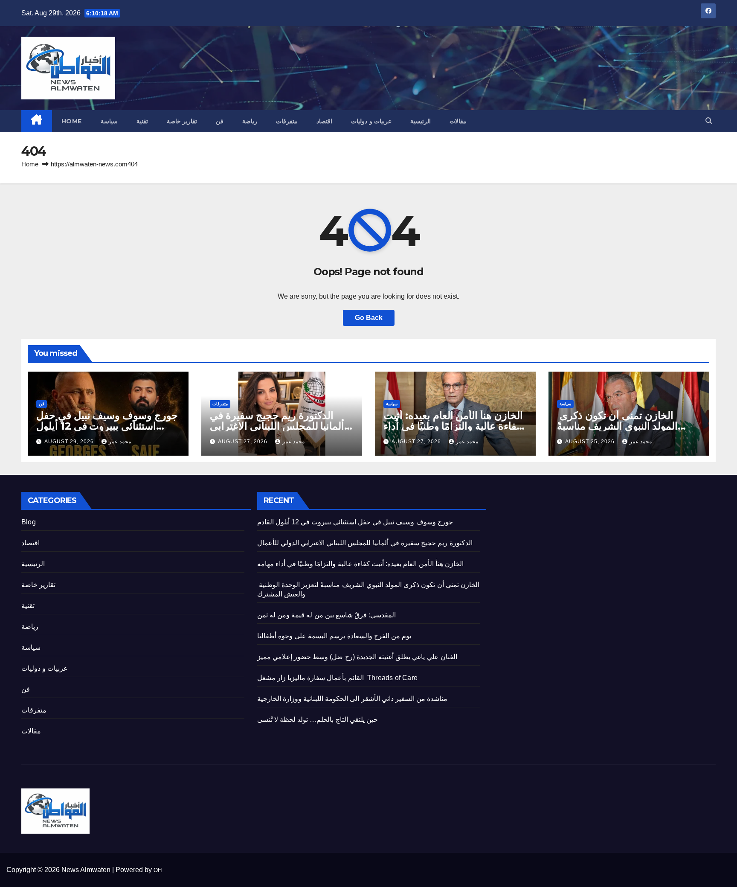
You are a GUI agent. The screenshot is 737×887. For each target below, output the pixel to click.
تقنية (142, 121)
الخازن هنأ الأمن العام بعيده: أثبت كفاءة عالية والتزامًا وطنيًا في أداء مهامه (453, 426)
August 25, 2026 (590, 442)
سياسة (109, 121)
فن (219, 121)
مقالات (458, 121)
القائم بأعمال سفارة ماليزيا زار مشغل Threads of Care (337, 677)
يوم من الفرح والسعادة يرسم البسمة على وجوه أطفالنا (334, 636)
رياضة (249, 121)
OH (158, 870)
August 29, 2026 (70, 442)
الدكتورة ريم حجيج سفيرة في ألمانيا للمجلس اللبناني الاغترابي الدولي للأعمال (277, 426)
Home (71, 121)
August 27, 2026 (243, 442)
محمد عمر (120, 442)
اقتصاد (324, 121)
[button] (708, 121)
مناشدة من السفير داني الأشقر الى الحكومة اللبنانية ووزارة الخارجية (352, 698)
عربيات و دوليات (371, 121)
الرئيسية (420, 121)
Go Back (369, 317)
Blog (28, 522)
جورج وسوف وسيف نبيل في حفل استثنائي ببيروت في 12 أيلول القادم (107, 426)
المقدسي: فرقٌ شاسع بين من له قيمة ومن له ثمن (326, 615)
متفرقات (287, 121)
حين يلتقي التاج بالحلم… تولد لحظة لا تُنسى (317, 719)
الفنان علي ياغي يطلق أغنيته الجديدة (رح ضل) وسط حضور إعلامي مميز (357, 656)
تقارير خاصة (182, 121)
